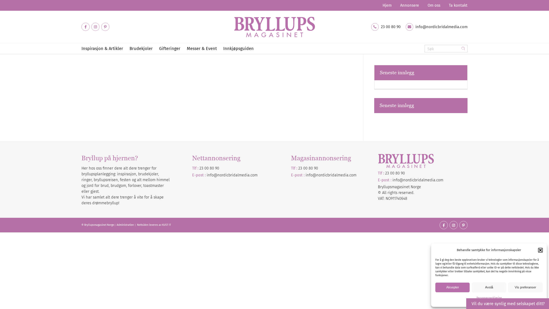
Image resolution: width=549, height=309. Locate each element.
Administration (125, 224)
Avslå (489, 287)
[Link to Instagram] (95, 27)
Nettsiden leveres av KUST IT (154, 224)
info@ (311, 175)
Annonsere (409, 5)
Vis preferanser (525, 287)
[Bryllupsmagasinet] (274, 27)
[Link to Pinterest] (105, 27)
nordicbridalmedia (332, 175)
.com (352, 175)
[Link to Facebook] (85, 27)
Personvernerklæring (489, 297)
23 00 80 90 (391, 27)
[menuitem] (387, 5)
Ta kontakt (458, 5)
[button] (540, 250)
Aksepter (452, 287)
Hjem (387, 5)
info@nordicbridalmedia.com (441, 27)
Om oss (434, 5)
